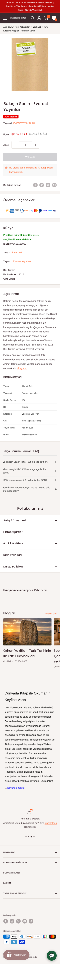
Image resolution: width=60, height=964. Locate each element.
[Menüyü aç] (5, 18)
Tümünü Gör (50, 613)
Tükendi (30, 157)
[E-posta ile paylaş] (54, 185)
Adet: (6, 145)
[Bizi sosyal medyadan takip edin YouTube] (24, 921)
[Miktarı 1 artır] (35, 144)
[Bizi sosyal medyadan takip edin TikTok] (31, 921)
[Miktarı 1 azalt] (15, 144)
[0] (46, 18)
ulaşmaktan (51, 823)
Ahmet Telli (16, 252)
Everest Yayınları (24, 123)
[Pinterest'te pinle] (41, 185)
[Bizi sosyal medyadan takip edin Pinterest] (18, 921)
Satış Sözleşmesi (14, 520)
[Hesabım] (39, 18)
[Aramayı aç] (32, 18)
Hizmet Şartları (13, 532)
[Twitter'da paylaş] (48, 185)
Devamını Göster (16, 787)
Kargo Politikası (13, 566)
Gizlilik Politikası (13, 543)
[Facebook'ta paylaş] (35, 185)
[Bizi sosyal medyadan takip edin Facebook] (5, 921)
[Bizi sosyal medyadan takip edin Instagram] (12, 921)
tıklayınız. (22, 368)
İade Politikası (12, 555)
